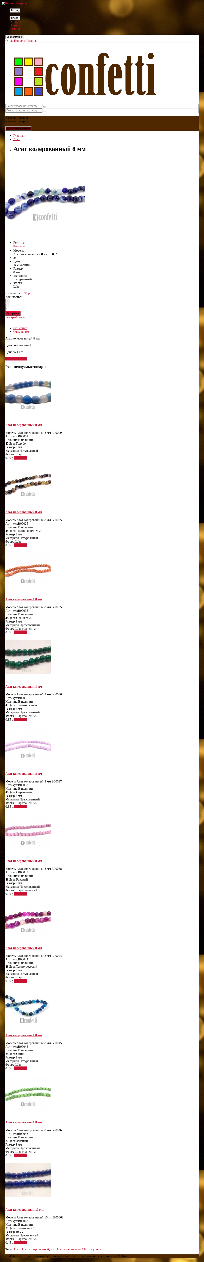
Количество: (13, 297)
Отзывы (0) (21, 331)
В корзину (13, 313)
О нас (13, 21)
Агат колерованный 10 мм (24, 1209)
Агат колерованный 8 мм (23, 425)
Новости (15, 25)
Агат (16, 139)
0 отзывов (19, 245)
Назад (15, 10)
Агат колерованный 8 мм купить (78, 1249)
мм (53, 1249)
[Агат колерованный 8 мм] (45, 235)
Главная (15, 29)
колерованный (39, 1249)
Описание (20, 328)
